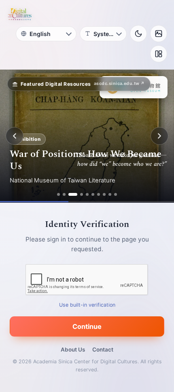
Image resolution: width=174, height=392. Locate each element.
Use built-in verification (87, 305)
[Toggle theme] (138, 33)
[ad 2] (64, 194)
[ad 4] (81, 194)
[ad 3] (72, 194)
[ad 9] (109, 194)
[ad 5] (87, 194)
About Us (73, 349)
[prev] (14, 136)
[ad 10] (115, 194)
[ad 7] (98, 194)
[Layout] (158, 53)
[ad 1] (58, 194)
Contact (102, 349)
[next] (159, 136)
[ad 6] (92, 194)
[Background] (158, 33)
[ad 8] (104, 194)
